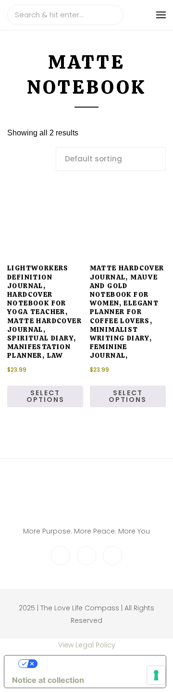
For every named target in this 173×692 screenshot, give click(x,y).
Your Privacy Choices (94, 663)
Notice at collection (48, 680)
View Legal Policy (86, 645)
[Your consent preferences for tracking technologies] (156, 675)
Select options (45, 396)
